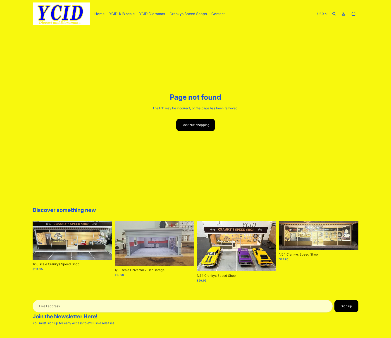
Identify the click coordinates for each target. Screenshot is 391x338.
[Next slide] (105, 240)
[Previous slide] (39, 240)
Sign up (346, 306)
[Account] (343, 14)
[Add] (105, 253)
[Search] (334, 14)
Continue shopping (196, 125)
